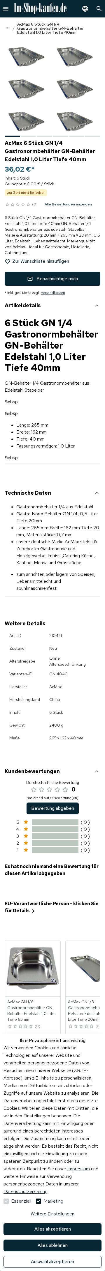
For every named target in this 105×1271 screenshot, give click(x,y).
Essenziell (21, 1201)
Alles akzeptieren (52, 1229)
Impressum (78, 1169)
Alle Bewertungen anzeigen (68, 204)
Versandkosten (53, 292)
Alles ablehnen (53, 1245)
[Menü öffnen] (6, 9)
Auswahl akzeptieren (52, 1261)
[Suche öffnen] (99, 9)
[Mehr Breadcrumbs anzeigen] (7, 28)
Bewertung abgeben (52, 808)
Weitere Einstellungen (52, 1214)
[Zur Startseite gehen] (40, 8)
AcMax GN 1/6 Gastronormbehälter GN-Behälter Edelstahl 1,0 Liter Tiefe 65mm (31, 1010)
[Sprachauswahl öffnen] (85, 9)
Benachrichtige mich (57, 279)
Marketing (53, 1201)
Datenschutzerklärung (26, 1191)
